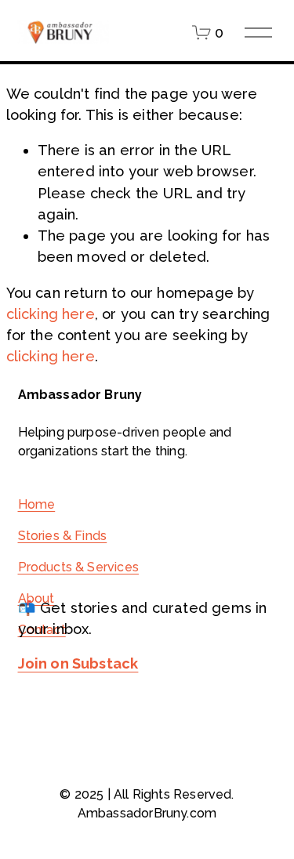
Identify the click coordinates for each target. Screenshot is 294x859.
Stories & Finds (62, 535)
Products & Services (78, 567)
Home (37, 504)
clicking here (50, 314)
